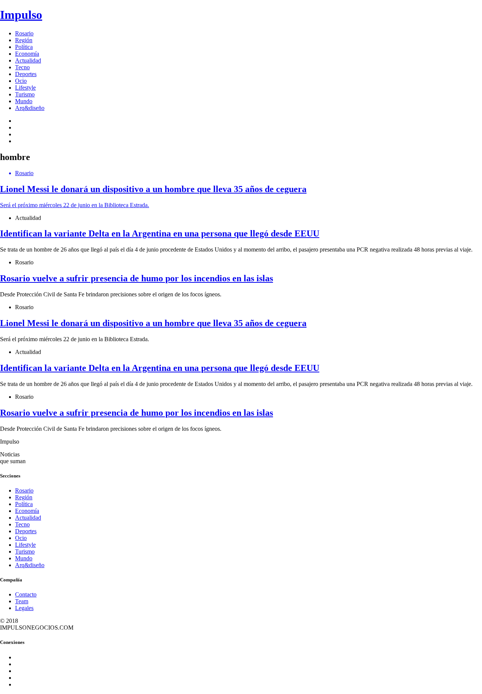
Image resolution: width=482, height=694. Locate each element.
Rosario (24, 33)
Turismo (25, 94)
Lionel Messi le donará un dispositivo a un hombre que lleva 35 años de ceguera (153, 323)
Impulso (21, 14)
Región (23, 40)
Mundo (23, 101)
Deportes (26, 74)
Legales (24, 608)
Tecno (22, 67)
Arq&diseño (29, 108)
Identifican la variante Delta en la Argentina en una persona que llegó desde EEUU (159, 233)
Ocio (21, 81)
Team (21, 601)
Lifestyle (25, 87)
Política (24, 47)
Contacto (26, 594)
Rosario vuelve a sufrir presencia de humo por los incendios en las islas (136, 278)
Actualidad (28, 60)
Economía (27, 53)
